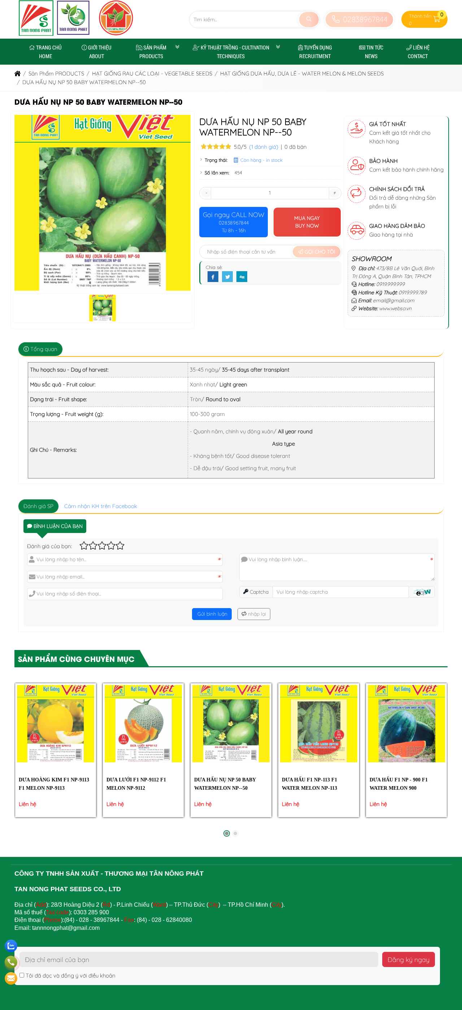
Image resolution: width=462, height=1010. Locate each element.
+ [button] (334, 192)
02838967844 (364, 19)
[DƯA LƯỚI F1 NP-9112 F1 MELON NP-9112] (143, 723)
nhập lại (256, 614)
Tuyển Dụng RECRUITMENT (315, 52)
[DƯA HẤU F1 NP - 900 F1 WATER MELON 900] (406, 723)
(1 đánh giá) (263, 146)
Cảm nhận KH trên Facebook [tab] (100, 506)
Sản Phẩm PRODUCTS (152, 52)
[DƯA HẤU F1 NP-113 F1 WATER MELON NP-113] (318, 723)
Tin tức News (374, 52)
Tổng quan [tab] (43, 349)
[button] (437, 19)
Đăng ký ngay (409, 959)
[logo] (54, 34)
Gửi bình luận (211, 614)
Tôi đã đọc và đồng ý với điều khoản (71, 975)
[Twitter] (227, 277)
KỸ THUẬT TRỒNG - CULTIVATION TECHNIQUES (235, 52)
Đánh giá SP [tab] (38, 506)
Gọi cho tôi (319, 251)
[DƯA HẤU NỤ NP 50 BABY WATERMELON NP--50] (230, 723)
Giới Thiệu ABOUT (100, 52)
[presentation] (25, 761)
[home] (17, 73)
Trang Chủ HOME (49, 52)
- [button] (206, 192)
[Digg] (242, 277)
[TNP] (116, 34)
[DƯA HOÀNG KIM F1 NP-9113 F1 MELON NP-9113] (55, 723)
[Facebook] (213, 277)
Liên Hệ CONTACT (419, 52)
